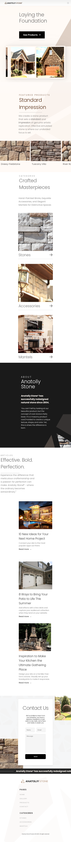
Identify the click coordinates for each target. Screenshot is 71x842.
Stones (23, 818)
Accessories (26, 822)
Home (22, 794)
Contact (24, 807)
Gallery (23, 799)
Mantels (24, 826)
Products (24, 803)
